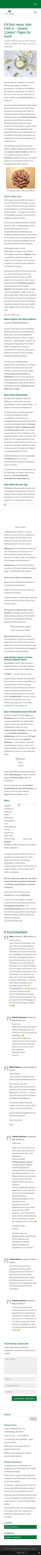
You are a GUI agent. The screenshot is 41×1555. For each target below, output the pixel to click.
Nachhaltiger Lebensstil (26, 44)
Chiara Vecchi (14, 1259)
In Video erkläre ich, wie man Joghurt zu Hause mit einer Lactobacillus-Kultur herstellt (19, 535)
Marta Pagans (14, 1067)
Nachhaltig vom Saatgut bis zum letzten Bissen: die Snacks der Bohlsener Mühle (20, 1469)
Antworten (31, 1010)
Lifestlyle (15, 44)
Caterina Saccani (12, 41)
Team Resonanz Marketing (21, 1548)
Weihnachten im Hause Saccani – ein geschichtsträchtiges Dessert (19, 1501)
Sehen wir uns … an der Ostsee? (16, 1435)
